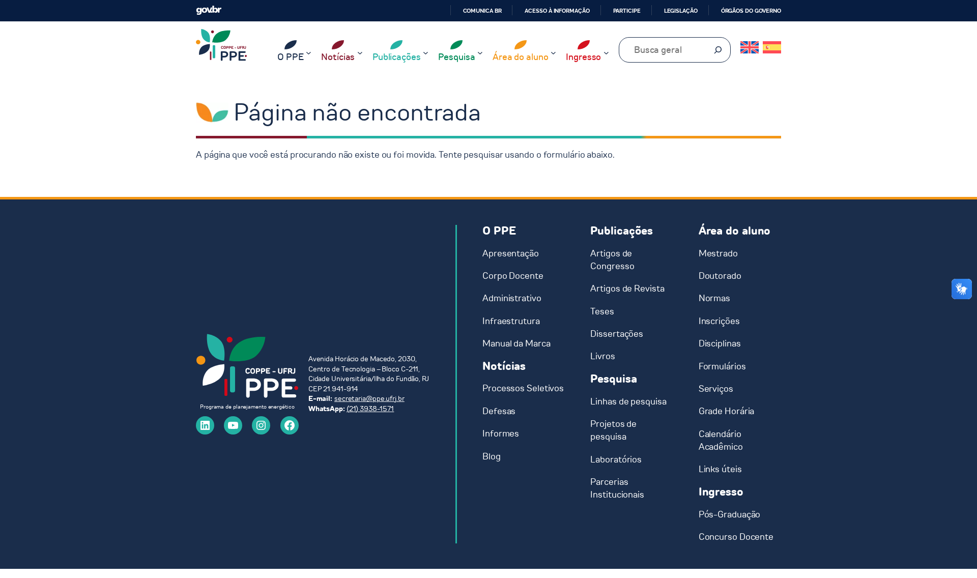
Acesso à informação (557, 10)
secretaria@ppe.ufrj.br (369, 398)
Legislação (681, 10)
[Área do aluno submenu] (553, 52)
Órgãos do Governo (751, 10)
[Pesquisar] (718, 50)
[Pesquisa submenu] (480, 52)
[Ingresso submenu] (606, 52)
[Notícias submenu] (360, 52)
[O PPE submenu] (308, 52)
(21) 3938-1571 (370, 409)
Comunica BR (482, 10)
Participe (627, 10)
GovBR (208, 10)
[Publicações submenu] (425, 52)
